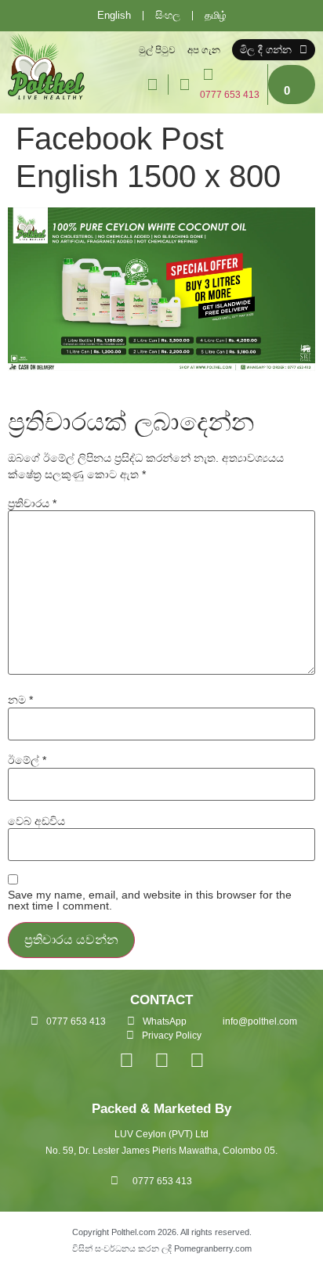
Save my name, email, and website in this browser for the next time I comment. (150, 900)
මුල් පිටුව (157, 50)
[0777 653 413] (208, 74)
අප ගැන (203, 50)
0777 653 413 (229, 94)
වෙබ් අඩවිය (36, 821)
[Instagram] (162, 1060)
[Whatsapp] (197, 1060)
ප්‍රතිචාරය (32, 503)
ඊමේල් (27, 760)
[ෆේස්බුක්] (126, 1060)
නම (20, 699)
